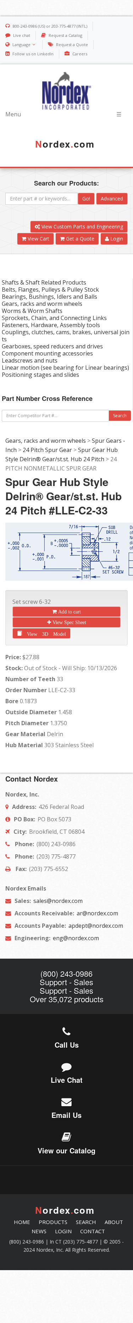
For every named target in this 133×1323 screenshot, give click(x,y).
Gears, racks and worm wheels (45, 441)
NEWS (39, 1231)
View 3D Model (44, 633)
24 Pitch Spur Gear (47, 450)
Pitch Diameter (27, 723)
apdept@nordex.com (95, 926)
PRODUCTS (53, 1221)
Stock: (14, 668)
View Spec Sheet (68, 622)
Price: (13, 657)
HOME (22, 1221)
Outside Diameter (31, 712)
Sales (83, 981)
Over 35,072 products (67, 998)
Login (116, 238)
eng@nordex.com (75, 938)
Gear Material (25, 734)
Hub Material (24, 745)
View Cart (37, 238)
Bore (11, 701)
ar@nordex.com (96, 913)
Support (53, 981)
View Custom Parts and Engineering (81, 226)
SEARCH (86, 1221)
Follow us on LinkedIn (33, 53)
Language (21, 44)
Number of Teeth (30, 679)
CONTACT (92, 1231)
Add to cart (69, 611)
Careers (79, 53)
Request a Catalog (65, 35)
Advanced (112, 198)
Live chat (21, 35)
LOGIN (63, 1231)
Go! (86, 198)
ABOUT (114, 1221)
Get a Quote (79, 238)
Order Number (26, 690)
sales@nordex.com (57, 901)
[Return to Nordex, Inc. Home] (66, 91)
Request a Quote (72, 44)
